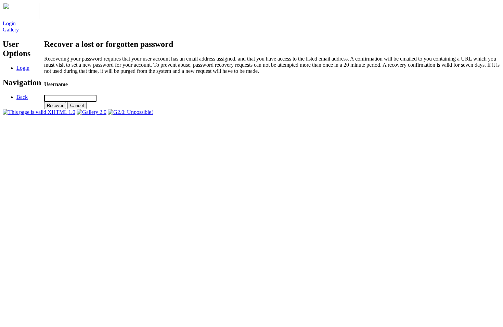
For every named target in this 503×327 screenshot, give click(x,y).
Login (9, 23)
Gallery (11, 29)
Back (22, 97)
